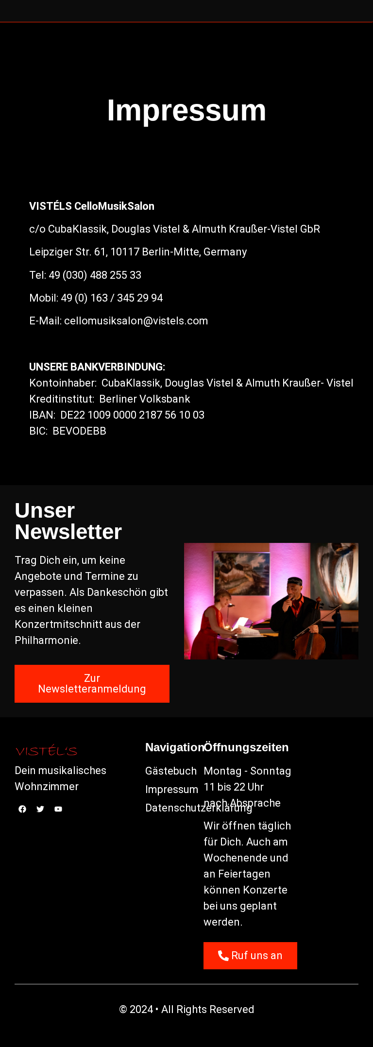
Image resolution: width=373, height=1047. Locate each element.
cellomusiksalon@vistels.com (136, 321)
